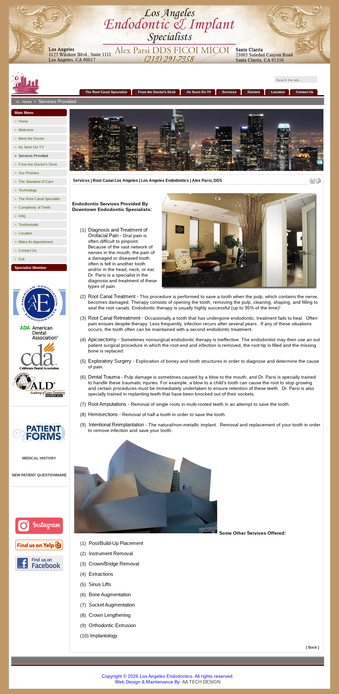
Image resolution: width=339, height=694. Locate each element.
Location (278, 92)
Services (229, 92)
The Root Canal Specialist (106, 92)
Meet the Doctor (31, 138)
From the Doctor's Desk (157, 92)
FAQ (22, 216)
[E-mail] (318, 180)
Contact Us (305, 92)
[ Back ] (312, 647)
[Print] (312, 180)
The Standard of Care (36, 182)
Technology (28, 190)
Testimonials (28, 225)
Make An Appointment (36, 242)
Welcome (26, 130)
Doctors (254, 92)
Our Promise (29, 173)
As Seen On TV (199, 92)
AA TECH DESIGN (201, 681)
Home (27, 102)
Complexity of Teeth (34, 207)
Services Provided (33, 156)
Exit (21, 259)
